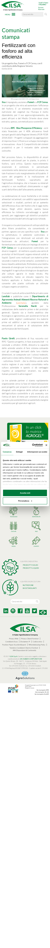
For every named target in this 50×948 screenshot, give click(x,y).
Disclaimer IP (25, 642)
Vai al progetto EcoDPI (42, 694)
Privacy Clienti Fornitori (30, 639)
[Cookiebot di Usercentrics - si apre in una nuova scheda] (32, 445)
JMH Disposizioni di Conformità (24, 650)
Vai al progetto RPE (43, 690)
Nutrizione (28, 585)
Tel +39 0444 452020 (17, 666)
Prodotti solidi (30, 565)
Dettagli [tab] (19, 452)
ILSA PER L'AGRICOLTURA (30, 581)
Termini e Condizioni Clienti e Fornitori (23, 648)
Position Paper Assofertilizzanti (14, 645)
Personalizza (23, 501)
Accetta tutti (25, 493)
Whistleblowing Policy (37, 645)
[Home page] (12, 6)
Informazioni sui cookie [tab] (37, 452)
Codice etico (37, 642)
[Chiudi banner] (46, 445)
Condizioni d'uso (11, 642)
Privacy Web (13, 639)
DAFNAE (21, 302)
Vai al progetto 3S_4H (42, 692)
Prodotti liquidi (31, 568)
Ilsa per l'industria (29, 561)
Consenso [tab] (7, 452)
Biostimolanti (30, 588)
